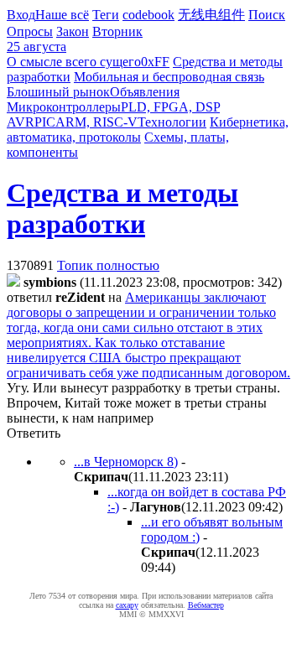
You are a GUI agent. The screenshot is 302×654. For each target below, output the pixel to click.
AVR (20, 122)
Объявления (145, 92)
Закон (72, 31)
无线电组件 (211, 15)
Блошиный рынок (58, 92)
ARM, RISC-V (96, 122)
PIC (44, 122)
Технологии (172, 122)
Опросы (30, 31)
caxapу (127, 605)
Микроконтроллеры (64, 107)
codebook (148, 15)
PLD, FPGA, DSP (170, 107)
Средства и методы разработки (122, 208)
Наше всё (62, 15)
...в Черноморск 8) (126, 461)
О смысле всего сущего (74, 61)
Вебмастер (206, 605)
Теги (105, 15)
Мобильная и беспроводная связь (169, 77)
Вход (21, 15)
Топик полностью (108, 265)
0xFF (155, 61)
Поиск (266, 15)
